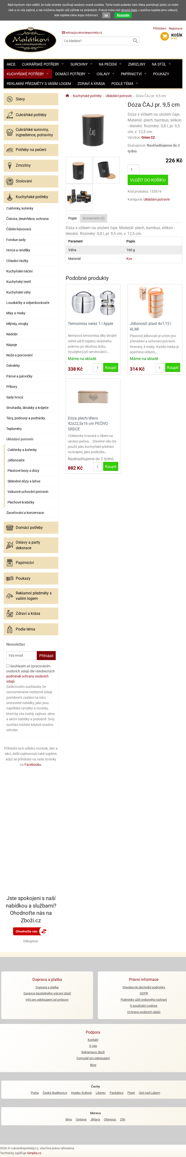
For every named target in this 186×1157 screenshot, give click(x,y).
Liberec (101, 1093)
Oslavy (103, 73)
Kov (129, 259)
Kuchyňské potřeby (25, 73)
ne (106, 15)
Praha (35, 1093)
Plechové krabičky (21, 502)
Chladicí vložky (17, 261)
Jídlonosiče (16, 460)
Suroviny (79, 64)
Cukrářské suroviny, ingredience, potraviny (34, 132)
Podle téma (122, 83)
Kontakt (93, 1040)
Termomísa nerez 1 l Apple (90, 323)
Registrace (175, 28)
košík (176, 36)
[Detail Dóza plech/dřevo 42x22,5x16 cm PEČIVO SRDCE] (93, 396)
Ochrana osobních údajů (143, 1012)
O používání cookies (143, 1005)
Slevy (20, 99)
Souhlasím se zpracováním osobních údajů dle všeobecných (30, 673)
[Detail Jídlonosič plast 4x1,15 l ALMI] (155, 302)
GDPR (144, 993)
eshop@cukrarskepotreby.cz (83, 32)
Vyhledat (135, 41)
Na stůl (159, 64)
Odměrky (13, 366)
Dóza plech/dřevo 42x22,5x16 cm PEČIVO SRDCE (88, 423)
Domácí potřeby (70, 73)
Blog (93, 1065)
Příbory (11, 387)
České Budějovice (55, 1093)
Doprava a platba (47, 987)
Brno (69, 1119)
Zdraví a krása (91, 83)
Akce (11, 64)
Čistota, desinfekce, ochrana (27, 219)
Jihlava (95, 1119)
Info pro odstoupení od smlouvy (47, 999)
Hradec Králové (81, 1093)
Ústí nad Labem (149, 1093)
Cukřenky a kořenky (22, 450)
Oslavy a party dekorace (28, 545)
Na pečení (108, 64)
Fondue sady (16, 240)
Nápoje (11, 345)
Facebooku (32, 764)
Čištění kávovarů (18, 229)
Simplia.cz (34, 1153)
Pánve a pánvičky (19, 376)
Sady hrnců (14, 397)
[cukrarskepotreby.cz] (31, 39)
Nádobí (11, 334)
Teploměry (14, 429)
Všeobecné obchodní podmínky (143, 987)
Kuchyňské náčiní (19, 271)
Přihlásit (46, 655)
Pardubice (117, 1093)
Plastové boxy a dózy (23, 471)
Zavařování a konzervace (25, 513)
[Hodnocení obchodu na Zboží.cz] (31, 931)
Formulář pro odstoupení (93, 1058)
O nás (93, 1046)
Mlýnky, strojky (17, 324)
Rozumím (123, 15)
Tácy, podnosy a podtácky (25, 418)
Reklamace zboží (93, 1052)
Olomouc (110, 1119)
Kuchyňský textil (18, 282)
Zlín (122, 1119)
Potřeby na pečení (31, 149)
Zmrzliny (136, 64)
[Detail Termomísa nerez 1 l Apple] (93, 302)
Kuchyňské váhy (18, 292)
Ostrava (81, 1119)
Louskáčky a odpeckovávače (27, 303)
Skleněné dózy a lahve (24, 481)
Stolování (24, 181)
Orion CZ (148, 137)
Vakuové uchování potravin (28, 492)
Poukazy (161, 73)
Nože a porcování (19, 355)
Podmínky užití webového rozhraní (144, 999)
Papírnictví (131, 73)
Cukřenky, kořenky (19, 208)
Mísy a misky (15, 313)
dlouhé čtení (129, 10)
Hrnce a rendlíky (18, 250)
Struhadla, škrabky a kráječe (27, 408)
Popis (72, 218)
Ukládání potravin (19, 439)
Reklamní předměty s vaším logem (39, 83)
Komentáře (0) (94, 218)
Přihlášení (159, 28)
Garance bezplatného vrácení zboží (47, 993)
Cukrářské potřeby (40, 64)
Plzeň (131, 1093)
